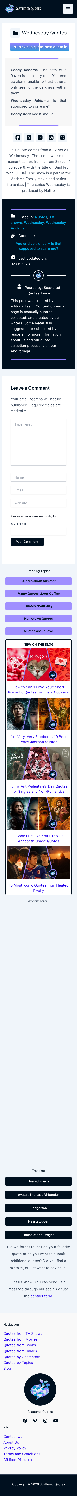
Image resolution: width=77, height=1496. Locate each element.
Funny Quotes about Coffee (38, 594)
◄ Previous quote (26, 47)
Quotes (41, 217)
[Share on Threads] (40, 137)
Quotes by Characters (21, 1357)
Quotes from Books (19, 1345)
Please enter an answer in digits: (34, 516)
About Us (11, 1442)
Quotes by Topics (18, 1362)
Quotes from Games (20, 1351)
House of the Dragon (39, 1235)
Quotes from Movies (20, 1339)
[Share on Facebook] (17, 137)
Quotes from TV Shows (22, 1333)
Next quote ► (55, 47)
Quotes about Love (38, 631)
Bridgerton (38, 1208)
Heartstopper (38, 1221)
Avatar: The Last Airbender (38, 1195)
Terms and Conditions (21, 1454)
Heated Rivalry (39, 1181)
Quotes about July (38, 606)
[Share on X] (29, 137)
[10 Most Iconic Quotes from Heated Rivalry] (38, 862)
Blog (7, 1368)
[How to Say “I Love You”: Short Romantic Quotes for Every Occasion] (38, 664)
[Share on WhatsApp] (62, 137)
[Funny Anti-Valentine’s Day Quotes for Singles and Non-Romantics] (38, 763)
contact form (41, 1296)
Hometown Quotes (38, 619)
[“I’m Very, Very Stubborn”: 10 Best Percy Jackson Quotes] (38, 714)
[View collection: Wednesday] (15, 33)
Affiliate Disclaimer (19, 1460)
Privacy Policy (14, 1448)
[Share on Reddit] (51, 137)
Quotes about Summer (38, 581)
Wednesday (34, 222)
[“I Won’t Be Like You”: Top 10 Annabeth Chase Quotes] (38, 813)
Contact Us (12, 1436)
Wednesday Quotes (44, 33)
